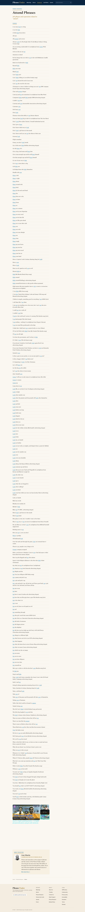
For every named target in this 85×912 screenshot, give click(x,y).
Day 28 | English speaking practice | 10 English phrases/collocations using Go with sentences (26, 806)
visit (35, 286)
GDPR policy (64, 889)
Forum (37, 902)
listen (31, 758)
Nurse (14, 536)
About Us (51, 889)
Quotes (51, 2)
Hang (14, 175)
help (19, 30)
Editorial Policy (52, 902)
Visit (14, 730)
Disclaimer (64, 899)
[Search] (71, 2)
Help (17, 78)
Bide (14, 69)
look (19, 27)
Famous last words (40, 897)
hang (20, 124)
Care (19, 340)
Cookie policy (65, 892)
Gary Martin (25, 855)
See (17, 294)
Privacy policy (65, 894)
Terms (63, 902)
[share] (37, 806)
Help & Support (52, 897)
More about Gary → (25, 871)
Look (18, 42)
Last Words (45, 2)
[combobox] (63, 2)
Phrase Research (52, 899)
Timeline (51, 892)
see (24, 52)
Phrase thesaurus (19, 879)
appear (34, 703)
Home (14, 879)
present (16, 39)
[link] (14, 806)
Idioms (34, 2)
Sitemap (63, 904)
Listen (41, 47)
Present (15, 550)
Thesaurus (39, 2)
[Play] (45, 817)
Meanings (29, 2)
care (19, 100)
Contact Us (51, 894)
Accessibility (64, 897)
